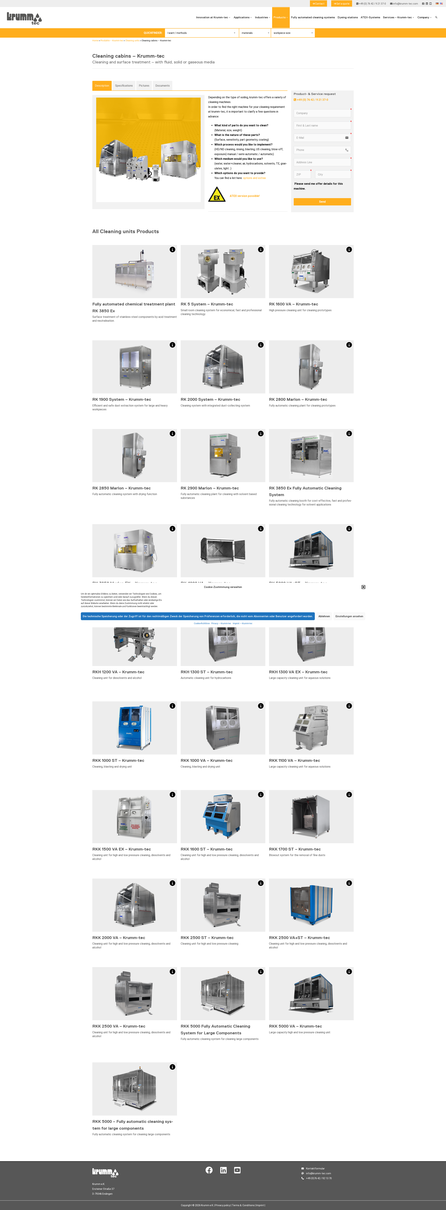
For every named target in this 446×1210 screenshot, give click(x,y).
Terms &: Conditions (243, 1205)
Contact (319, 3)
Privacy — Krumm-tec (221, 623)
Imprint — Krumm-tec (242, 623)
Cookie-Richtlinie (202, 623)
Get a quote (342, 3)
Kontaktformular (315, 1168)
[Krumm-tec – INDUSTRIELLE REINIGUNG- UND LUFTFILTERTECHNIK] (24, 23)
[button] (363, 587)
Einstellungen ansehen (349, 616)
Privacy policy (222, 1205)
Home (95, 40)
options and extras (254, 178)
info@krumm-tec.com (405, 3)
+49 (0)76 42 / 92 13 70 (319, 1178)
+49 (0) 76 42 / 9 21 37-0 (372, 3)
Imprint (260, 1205)
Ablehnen (324, 616)
